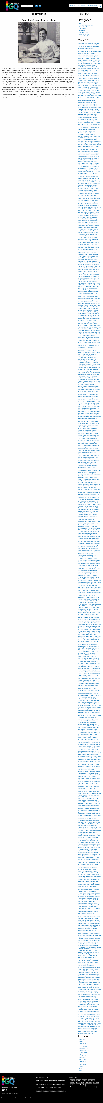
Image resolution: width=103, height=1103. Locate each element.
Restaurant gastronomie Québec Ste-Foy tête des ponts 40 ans (89, 60)
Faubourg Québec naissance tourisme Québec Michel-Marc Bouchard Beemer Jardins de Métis (89, 82)
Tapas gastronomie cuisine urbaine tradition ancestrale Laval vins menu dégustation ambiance (88, 686)
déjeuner (86, 433)
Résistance (96, 43)
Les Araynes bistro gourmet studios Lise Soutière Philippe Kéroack (88, 512)
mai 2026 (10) (82, 1043)
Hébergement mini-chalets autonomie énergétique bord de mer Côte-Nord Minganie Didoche (88, 445)
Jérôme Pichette (91, 631)
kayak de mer (81, 602)
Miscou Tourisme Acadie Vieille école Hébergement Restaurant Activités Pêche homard (89, 717)
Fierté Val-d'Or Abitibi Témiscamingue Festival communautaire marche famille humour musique (88, 676)
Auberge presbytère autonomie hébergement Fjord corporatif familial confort (89, 983)
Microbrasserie (90, 401)
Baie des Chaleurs (80, 1082)
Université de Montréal (89, 582)
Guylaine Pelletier (92, 579)
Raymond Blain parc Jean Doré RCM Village (88, 94)
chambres (89, 425)
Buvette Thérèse (82, 280)
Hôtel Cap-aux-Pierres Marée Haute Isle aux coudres (88, 179)
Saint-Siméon (96, 165)
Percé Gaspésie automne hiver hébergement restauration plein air (88, 846)
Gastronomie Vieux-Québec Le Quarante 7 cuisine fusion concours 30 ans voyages (88, 487)
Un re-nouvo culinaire (40, 1093)
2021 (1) (81, 1070)
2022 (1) (81, 1068)
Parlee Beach (88, 707)
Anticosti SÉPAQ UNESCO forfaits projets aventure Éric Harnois (88, 1025)
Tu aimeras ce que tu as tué (87, 586)
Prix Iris (94, 609)
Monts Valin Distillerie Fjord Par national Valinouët (88, 265)
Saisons (89, 420)
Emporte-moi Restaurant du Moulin (87, 253)
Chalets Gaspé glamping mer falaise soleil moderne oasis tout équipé (88, 460)
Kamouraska (92, 658)
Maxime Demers (93, 604)
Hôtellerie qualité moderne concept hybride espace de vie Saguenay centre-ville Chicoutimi (88, 963)
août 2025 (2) (82, 1056)
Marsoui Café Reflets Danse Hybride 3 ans (88, 946)
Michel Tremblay (91, 1016)
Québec (83, 421)
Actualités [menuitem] (81, 5)
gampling (89, 663)
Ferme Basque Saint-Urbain (85, 205)
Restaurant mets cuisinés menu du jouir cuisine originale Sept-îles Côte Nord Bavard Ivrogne (89, 781)
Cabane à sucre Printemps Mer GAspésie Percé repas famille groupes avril (88, 888)
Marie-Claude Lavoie (87, 660)
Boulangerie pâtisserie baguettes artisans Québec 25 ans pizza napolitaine (88, 387)
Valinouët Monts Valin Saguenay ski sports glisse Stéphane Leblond (88, 277)
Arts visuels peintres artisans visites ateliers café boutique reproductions (88, 807)
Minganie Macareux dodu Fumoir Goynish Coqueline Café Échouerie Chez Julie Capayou (88, 105)
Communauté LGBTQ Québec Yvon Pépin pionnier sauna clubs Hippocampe (88, 882)
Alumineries (92, 48)
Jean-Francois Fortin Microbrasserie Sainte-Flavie (86, 914)
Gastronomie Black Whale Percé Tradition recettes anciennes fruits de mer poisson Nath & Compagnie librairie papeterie (88, 789)
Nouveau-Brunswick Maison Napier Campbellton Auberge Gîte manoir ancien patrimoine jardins (88, 693)
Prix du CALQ (92, 585)
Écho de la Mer (87, 261)
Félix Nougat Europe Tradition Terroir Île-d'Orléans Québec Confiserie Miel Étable (88, 377)
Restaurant (80, 432)
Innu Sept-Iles (94, 92)
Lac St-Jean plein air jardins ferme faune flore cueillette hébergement (88, 769)
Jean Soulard (92, 45)
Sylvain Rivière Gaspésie (84, 92)
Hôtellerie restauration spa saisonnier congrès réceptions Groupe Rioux (89, 917)
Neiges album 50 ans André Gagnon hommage (89, 1027)
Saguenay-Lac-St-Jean (83, 574)
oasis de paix (95, 425)
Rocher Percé (87, 432)
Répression (90, 43)
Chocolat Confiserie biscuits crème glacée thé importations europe (89, 818)
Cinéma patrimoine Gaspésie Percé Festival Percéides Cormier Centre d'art (89, 463)
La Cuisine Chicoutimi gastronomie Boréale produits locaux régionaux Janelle (87, 957)
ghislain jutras (96, 545)
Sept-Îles (87, 648)
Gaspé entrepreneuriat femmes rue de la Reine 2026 (89, 373)
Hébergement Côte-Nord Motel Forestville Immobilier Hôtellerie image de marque (89, 490)
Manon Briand (84, 604)
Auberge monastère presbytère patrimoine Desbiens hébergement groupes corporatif (89, 977)
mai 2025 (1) (82, 1057)
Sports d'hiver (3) (83, 27)
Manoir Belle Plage (82, 207)
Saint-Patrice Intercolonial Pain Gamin (88, 241)
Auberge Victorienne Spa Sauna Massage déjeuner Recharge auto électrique (89, 381)
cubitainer (80, 575)
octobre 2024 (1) (83, 1065)
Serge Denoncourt (86, 62)
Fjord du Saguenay (96, 1014)
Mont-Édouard (96, 550)
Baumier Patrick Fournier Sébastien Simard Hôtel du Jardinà (89, 331)
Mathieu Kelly (85, 633)
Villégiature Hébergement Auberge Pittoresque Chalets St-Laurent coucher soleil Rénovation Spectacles (89, 823)
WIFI (93, 428)
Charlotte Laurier (93, 611)
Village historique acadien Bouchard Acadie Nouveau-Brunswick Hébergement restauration (88, 720)
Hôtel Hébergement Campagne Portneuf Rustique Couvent (87, 356)
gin (100, 552)
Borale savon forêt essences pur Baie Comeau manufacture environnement (89, 453)
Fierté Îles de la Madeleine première (87, 944)
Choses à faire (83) (84, 34)
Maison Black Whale (90, 665)
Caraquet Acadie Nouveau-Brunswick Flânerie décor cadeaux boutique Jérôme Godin (89, 690)
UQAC (89, 617)
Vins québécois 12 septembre (93, 803)
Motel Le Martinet (91, 656)
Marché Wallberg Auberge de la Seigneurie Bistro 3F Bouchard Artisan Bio (88, 164)
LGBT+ (96, 428)
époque (93, 427)
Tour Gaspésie (90, 229)
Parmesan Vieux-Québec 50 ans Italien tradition (88, 57)
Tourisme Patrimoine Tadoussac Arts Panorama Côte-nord (89, 879)
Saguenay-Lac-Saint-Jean (94, 580)
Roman (92, 278)
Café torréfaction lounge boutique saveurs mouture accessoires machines (88, 800)
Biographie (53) (83, 28)
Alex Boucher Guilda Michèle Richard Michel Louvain (89, 148)
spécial (91, 423)
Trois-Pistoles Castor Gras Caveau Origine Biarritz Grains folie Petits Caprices (89, 202)
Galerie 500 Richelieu (87, 325)
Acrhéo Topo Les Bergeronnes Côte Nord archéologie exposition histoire (89, 772)
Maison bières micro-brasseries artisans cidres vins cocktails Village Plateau (89, 785)
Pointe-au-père (90, 280)
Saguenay (80, 367)
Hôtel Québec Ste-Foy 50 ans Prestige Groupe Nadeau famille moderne (89, 64)
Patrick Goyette (85, 611)
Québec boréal (95, 133)
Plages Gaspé (88, 104)
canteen (99, 705)
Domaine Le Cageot (83, 560)
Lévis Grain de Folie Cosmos (85, 274)
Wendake (80, 724)
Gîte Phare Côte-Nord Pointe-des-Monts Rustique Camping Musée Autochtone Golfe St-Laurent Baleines (89, 538)
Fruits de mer (94, 432)
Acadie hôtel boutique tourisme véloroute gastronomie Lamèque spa (88, 856)
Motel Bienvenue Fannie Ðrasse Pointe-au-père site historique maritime (89, 181)
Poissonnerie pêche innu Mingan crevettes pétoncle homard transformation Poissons (88, 457)
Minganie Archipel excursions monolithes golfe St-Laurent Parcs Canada (88, 950)
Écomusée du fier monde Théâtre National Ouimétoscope (89, 284)
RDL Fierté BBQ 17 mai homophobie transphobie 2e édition (89, 697)
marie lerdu (83, 545)
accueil (79, 428)
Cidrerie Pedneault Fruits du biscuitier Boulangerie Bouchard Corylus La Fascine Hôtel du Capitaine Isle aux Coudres (89, 169)
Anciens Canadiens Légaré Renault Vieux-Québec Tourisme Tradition (88, 341)
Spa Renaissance (94, 648)
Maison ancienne (82, 425)
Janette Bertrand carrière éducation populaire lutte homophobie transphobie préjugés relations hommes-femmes (89, 729)
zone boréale (89, 545)
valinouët (88, 548)
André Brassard (95, 62)
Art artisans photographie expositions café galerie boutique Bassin (88, 943)
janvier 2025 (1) (83, 1063)
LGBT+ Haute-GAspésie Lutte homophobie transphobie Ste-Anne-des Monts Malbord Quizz (88, 703)
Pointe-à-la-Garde (89, 421)
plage (79, 421)
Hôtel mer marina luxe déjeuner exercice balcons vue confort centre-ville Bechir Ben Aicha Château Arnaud (88, 501)
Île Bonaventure (96, 663)
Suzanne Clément (95, 612)
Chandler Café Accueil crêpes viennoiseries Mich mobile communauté (89, 849)
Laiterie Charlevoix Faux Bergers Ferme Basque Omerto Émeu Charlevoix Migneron (88, 152)
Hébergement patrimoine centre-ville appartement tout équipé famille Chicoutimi (88, 635)
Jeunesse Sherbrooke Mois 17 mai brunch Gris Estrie (88, 571)
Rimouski (92, 200)
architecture (98, 427)
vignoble (88, 334)
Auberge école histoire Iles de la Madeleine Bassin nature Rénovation (89, 412)
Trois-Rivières (95, 274)
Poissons (80, 455)
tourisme (97, 366)
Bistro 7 (85, 673)
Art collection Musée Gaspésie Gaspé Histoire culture (88, 851)
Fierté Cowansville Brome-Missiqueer (89, 794)
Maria (98, 629)
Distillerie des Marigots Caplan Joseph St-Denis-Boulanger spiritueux (88, 1000)
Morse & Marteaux (96, 707)
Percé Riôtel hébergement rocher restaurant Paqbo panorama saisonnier (87, 928)
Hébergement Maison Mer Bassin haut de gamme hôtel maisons (88, 56)
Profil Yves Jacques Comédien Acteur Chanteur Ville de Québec (89, 812)
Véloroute (83, 656)
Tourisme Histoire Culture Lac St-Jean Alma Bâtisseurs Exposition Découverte (89, 993)
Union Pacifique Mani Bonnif (88, 197)
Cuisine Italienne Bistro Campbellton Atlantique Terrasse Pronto (88, 829)
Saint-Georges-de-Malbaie (94, 638)
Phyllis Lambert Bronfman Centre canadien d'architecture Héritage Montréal (89, 661)
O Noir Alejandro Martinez (92, 315)
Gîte (94, 423)
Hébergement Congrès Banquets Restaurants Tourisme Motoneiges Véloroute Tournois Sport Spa (89, 969)
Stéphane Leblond (87, 550)
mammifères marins (89, 602)
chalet (83, 601)
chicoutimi (84, 617)
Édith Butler (85, 291)
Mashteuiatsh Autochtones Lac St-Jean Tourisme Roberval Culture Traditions (87, 351)
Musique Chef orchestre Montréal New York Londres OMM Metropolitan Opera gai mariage (89, 901)
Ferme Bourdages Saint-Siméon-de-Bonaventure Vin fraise (88, 224)
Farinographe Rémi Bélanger (91, 236)
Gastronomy (81, 48)
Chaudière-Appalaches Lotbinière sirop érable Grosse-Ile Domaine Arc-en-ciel (89, 262)
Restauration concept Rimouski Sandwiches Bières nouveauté (88, 860)
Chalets (84, 435)
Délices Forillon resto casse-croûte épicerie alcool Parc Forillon (89, 837)
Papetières (80, 50)
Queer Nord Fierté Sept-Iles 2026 (90, 783)
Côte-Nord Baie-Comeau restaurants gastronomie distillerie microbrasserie (87, 997)
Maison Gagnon (82, 650)
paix (84, 423)
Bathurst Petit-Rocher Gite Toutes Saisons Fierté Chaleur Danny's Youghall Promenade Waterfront (89, 300)
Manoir (82, 427)
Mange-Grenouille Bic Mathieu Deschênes (88, 805)
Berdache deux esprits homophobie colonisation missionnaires (86, 135)
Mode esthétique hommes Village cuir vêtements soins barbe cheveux (89, 743)
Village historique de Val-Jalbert (88, 640)
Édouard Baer (87, 606)
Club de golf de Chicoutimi (88, 651)
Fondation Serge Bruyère (93, 46)
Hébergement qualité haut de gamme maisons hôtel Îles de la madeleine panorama (89, 939)
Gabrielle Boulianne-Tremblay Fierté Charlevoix (88, 395)
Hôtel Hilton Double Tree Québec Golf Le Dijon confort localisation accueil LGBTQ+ (89, 953)
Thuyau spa (84, 638)
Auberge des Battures (91, 557)
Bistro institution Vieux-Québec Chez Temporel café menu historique (89, 619)
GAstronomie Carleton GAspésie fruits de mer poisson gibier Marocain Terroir (89, 796)
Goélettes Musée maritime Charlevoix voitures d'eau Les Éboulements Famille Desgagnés (89, 504)
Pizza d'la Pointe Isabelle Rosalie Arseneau (89, 233)
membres (80, 430)
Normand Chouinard (90, 607)
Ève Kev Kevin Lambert (91, 73)
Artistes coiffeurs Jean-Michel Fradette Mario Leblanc (89, 317)
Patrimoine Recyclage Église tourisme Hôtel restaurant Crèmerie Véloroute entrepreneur (88, 974)
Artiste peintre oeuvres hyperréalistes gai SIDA (88, 1005)
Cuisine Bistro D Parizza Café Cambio (89, 252)
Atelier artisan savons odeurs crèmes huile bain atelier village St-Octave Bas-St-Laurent (89, 622)
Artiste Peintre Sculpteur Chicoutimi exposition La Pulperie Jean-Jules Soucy (89, 922)
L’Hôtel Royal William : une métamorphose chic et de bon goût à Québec (50, 1084)
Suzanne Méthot (82, 680)
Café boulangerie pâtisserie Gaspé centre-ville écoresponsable (88, 865)
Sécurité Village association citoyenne (88, 858)
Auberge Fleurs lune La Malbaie (88, 191)
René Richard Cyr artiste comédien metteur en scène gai (89, 832)
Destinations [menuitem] (92, 5)
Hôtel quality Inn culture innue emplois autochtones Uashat (87, 442)
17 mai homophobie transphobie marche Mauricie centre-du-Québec (88, 615)
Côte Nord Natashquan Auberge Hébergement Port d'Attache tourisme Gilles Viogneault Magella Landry (89, 449)
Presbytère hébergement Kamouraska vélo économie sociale (88, 1003)
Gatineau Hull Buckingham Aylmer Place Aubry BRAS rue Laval (88, 88)
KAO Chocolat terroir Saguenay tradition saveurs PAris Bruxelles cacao (88, 370)
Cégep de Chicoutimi (86, 577)
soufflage (92, 335)
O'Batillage (86, 555)
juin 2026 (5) (82, 1041)
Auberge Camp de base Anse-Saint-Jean (89, 365)
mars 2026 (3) (82, 1045)
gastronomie (81, 433)
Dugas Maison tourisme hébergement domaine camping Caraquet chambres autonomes (89, 418)
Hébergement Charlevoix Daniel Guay (89, 326)
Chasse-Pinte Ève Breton (90, 329)
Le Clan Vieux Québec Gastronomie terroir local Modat (87, 1032)
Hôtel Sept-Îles (81, 648)
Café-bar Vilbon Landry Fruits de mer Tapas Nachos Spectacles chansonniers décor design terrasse (89, 519)
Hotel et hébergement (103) (86, 25)
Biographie (39, 13)
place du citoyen (93, 546)
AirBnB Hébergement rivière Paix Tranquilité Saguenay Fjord (89, 354)
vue (87, 345)
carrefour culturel (96, 420)
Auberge (97, 193)
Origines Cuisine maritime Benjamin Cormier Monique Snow (89, 508)
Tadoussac (86, 599)
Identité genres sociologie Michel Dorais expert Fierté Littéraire (88, 868)
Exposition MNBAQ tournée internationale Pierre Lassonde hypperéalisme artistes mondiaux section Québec (89, 51)
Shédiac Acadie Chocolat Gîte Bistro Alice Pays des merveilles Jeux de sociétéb (89, 397)
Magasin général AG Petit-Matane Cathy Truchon (88, 160)
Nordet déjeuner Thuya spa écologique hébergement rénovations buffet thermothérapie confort (89, 494)
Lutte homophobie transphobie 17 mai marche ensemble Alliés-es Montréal (89, 568)
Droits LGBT (81, 43)
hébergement (81, 553)
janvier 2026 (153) (83, 1048)
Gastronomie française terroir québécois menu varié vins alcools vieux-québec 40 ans (89, 286)
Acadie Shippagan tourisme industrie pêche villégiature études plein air (88, 725)
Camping (91, 433)
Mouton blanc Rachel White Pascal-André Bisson (88, 238)
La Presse (88, 589)
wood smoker (81, 707)
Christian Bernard (82, 631)
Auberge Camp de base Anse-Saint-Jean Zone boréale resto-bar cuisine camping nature (88, 960)
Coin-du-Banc (81, 639)
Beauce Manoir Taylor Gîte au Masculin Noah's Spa (88, 268)
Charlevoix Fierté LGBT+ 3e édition (88, 907)
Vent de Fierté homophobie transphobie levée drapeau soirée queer (89, 754)
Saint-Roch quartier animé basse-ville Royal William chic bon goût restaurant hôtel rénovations (89, 776)
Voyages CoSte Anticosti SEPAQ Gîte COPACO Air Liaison (89, 948)
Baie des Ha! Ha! (85, 653)
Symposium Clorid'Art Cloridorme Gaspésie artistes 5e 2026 (89, 757)
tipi (86, 601)
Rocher (97, 423)
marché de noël (81, 548)
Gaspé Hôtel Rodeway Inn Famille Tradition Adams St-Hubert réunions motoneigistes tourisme (88, 534)
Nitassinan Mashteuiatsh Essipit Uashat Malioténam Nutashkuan (88, 186)
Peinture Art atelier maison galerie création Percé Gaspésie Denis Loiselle (89, 523)
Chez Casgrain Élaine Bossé (90, 246)
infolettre (85, 430)
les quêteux (81, 546)
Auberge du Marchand (88, 628)
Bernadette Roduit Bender (93, 601)
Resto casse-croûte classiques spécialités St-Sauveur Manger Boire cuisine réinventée (89, 626)
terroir (91, 334)
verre (88, 335)
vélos (94, 337)
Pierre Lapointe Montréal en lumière (92, 383)
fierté (79, 427)
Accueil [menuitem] (72, 5)
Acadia (91, 753)
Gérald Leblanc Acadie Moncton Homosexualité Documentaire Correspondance (89, 592)
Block (99, 401)
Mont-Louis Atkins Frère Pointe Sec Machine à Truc (89, 267)
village (83, 339)
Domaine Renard (90, 680)
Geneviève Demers (82, 580)
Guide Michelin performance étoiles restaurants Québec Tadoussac (88, 911)
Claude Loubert (93, 629)
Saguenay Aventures (94, 552)
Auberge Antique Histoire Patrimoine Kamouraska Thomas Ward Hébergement (88, 362)
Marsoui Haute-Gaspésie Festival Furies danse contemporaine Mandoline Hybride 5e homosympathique (89, 710)
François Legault (82, 589)
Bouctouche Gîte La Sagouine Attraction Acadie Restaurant (89, 513)
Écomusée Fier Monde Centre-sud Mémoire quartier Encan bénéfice (88, 566)
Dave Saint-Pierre (86, 139)
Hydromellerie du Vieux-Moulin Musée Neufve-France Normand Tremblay (87, 196)
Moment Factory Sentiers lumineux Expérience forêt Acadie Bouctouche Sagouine (88, 904)
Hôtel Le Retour (85, 629)
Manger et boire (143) (84, 36)
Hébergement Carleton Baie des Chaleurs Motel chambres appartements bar (89, 810)
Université (86, 48)
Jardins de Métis (84, 94)
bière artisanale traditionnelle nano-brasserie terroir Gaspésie (89, 877)
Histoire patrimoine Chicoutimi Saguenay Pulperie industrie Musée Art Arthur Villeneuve (88, 871)
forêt (82, 423)
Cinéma (92, 95)
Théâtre (97, 1016)
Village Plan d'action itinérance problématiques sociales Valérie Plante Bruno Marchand (89, 404)
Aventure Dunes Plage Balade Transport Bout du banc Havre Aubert (89, 936)
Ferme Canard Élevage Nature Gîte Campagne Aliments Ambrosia (88, 439)
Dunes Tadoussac (86, 97)
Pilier (79, 403)
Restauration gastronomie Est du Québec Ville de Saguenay (88, 740)
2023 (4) (81, 1066)
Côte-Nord (93, 617)
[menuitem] (100, 6)
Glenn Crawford (91, 682)
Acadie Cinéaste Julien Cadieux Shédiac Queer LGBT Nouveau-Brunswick (88, 699)
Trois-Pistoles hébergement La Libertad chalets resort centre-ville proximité (89, 759)
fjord (97, 337)
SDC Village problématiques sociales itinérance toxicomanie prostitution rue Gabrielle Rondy (88, 310)
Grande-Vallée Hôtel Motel (87, 222)
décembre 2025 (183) (84, 1050)
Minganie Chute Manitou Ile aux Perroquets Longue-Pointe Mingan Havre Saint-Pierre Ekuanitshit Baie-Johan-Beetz (89, 110)
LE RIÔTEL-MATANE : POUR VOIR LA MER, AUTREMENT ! (48, 1087)
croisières (90, 337)
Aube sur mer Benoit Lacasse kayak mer (88, 230)
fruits (95, 334)
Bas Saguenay (88, 553)
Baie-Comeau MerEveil (94, 127)
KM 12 (95, 555)
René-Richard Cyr (82, 1016)
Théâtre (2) (82, 30)
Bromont (85, 682)
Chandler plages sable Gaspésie (91, 90)
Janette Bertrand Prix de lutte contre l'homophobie (88, 682)
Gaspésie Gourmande (94, 633)
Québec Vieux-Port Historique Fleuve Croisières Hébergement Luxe (87, 360)
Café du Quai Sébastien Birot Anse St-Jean (88, 1018)
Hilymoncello (93, 574)
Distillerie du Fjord (93, 572)
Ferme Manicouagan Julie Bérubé (88, 507)
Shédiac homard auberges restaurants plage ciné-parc (89, 745)
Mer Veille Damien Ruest (88, 193)
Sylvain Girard (81, 607)
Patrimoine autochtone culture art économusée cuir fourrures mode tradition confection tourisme (89, 991)
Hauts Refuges (86, 322)
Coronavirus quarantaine (87, 80)
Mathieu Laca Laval (83, 283)
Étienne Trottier (81, 557)
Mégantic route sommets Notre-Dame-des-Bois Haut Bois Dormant (88, 76)
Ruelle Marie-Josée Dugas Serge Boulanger (89, 247)
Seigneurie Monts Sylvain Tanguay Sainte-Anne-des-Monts (89, 220)
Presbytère (84, 335)
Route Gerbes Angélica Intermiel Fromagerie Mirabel (87, 77)
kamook (80, 601)
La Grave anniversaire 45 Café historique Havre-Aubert (89, 934)
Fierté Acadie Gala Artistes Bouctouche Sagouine (88, 919)
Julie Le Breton (95, 606)
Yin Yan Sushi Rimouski (94, 183)
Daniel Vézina (85, 45)
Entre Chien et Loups (83, 552)
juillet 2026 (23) (83, 1039)
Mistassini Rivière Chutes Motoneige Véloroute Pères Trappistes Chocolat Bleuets (89, 343)
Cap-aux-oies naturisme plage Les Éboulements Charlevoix (88, 980)
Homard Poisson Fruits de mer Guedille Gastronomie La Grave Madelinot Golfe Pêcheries (89, 762)
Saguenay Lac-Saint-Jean (84, 1020)
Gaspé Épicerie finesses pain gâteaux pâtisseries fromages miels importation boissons (88, 467)
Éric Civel (91, 555)
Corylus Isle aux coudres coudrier (86, 173)
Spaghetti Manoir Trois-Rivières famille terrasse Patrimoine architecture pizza (89, 409)
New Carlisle (87, 427)
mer (88, 435)
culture (87, 423)
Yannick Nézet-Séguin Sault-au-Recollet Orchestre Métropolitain (88, 147)
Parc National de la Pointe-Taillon (87, 654)
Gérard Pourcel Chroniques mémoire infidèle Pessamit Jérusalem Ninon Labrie (88, 115)
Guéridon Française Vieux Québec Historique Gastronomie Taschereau (89, 368)
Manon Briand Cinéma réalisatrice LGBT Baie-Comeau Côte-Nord (89, 732)
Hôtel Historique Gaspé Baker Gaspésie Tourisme (88, 525)
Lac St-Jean (88, 339)
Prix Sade (85, 585)
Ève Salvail (91, 312)
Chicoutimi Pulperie (88, 251)
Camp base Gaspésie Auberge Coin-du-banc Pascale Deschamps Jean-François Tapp (88, 217)
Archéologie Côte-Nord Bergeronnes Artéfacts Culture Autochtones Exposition (89, 497)
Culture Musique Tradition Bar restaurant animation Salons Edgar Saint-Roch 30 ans (88, 645)
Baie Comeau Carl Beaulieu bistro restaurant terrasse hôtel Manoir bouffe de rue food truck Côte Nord (89, 484)
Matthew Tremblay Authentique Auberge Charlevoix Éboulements (88, 189)
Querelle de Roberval (95, 587)
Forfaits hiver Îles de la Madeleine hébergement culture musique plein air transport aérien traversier (88, 985)
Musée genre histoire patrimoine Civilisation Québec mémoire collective (89, 390)
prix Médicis (95, 589)
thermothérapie (89, 459)
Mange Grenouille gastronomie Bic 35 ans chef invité (89, 853)
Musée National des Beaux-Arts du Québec (88, 68)
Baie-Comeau (95, 204)
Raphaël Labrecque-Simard (90, 643)
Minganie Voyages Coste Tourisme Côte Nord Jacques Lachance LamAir (89, 1013)
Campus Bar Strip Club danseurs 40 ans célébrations (88, 792)
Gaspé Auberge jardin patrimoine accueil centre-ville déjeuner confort (89, 839)
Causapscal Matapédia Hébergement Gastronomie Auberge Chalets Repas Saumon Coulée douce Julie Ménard (89, 561)
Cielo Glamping (82, 317)
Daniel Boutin (97, 678)
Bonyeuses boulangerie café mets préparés (88, 1011)
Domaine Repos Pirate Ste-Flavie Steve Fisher (89, 199)
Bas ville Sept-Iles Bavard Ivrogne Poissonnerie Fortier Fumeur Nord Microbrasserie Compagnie (86, 131)
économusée (81, 337)
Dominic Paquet (88, 609)
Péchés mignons (96, 205)
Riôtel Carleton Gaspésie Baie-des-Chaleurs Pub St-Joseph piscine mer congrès (89, 931)
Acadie (85, 420)
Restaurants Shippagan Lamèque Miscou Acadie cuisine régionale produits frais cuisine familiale (89, 735)
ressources (94, 430)
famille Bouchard (90, 543)
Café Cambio (86, 575)
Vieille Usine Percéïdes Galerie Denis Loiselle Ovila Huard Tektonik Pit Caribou (89, 392)
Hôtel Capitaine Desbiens (84, 249)
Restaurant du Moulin (90, 639)
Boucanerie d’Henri (82, 558)
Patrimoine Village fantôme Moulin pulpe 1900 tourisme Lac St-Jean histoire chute (89, 210)
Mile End (96, 278)
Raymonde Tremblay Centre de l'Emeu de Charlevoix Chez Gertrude (89, 320)
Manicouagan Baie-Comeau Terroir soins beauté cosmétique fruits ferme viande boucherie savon (88, 751)
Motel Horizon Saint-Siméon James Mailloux (87, 527)
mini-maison (94, 339)
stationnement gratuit (87, 428)
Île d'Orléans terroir (95, 273)
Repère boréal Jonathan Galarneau (86, 241)
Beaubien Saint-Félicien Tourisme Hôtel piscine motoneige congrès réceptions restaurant (88, 347)
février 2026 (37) (83, 1047)
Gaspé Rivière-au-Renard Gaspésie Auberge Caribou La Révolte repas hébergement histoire (89, 766)
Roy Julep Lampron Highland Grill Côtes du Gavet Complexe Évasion (88, 272)
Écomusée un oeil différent (91, 1009)
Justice (79, 45)
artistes (86, 337)
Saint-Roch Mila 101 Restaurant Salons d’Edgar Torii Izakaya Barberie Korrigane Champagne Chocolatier (89, 843)
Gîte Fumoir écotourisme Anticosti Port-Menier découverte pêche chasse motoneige (89, 1021)
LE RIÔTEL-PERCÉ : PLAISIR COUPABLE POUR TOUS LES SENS (50, 1090)
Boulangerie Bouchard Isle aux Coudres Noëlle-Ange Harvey (88, 177)
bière (82, 403)
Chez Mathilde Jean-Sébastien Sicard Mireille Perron (89, 529)
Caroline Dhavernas (83, 614)
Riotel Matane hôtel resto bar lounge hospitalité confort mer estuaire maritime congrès (89, 925)
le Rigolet (92, 653)
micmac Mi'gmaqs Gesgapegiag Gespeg (87, 118)
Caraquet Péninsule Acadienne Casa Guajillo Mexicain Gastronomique (87, 595)
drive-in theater (92, 705)
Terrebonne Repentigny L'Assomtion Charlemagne (87, 140)
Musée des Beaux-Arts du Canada (91, 67)
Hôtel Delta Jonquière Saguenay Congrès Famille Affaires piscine (89, 541)
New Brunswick (85, 705)
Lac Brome (89, 1084)
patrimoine (91, 345)
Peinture (93, 97)
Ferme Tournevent (92, 558)
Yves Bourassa (89, 672)
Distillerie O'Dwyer (89, 219)
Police (85, 43)
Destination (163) (83, 32)
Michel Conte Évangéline (87, 307)
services (89, 430)
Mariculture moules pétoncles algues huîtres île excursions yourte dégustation (88, 476)
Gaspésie (98, 981)
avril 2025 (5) (82, 1059)
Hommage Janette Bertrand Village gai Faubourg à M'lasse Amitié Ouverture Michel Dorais (89, 894)
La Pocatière (85, 658)
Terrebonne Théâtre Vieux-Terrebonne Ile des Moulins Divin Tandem (88, 293)
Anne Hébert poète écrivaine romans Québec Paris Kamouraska (89, 1007)
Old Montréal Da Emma (92, 281)
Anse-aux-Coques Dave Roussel (86, 237)
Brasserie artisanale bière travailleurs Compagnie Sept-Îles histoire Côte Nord (89, 474)
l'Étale (95, 401)
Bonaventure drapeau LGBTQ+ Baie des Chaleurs (87, 738)
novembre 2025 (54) (84, 1052)
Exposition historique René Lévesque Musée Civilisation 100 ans (89, 289)
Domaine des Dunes (94, 599)
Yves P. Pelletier (87, 612)
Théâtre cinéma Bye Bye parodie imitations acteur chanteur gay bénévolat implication (89, 898)
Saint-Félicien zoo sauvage (87, 120)
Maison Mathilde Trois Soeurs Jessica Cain (87, 231)
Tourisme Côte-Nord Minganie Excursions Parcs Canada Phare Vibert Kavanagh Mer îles (88, 480)
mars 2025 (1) (82, 1061)
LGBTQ (89, 590)
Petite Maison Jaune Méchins (85, 117)
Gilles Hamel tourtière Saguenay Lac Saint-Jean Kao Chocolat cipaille (89, 874)
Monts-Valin (81, 582)
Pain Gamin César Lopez (88, 258)
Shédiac (93, 695)
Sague (91, 641)
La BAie (93, 366)
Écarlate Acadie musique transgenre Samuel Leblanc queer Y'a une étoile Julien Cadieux (89, 713)
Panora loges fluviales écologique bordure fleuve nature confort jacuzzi (89, 834)
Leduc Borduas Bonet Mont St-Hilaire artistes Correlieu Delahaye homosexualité (89, 670)
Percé (84, 459)
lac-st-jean (86, 546)
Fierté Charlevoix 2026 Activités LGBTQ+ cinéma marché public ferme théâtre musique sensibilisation (88, 99)
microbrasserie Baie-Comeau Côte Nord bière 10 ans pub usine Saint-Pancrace (88, 436)
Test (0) (81, 23)
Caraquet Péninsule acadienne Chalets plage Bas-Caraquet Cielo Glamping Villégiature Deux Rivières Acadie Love (89, 304)
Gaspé (95, 95)
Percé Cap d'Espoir (93, 469)
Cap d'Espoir (81, 665)
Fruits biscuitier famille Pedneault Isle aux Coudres (89, 174)
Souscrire (82, 17)
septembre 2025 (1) (84, 1054)
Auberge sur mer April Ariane (85, 185)
